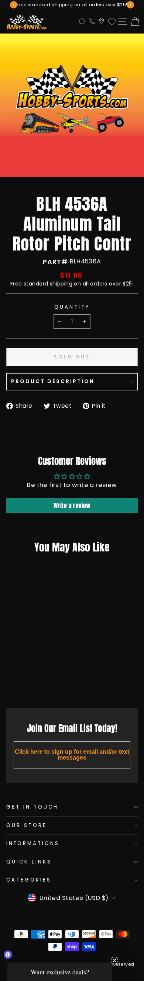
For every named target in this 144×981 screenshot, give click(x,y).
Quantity (72, 307)
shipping (61, 283)
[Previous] (13, 4)
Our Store (26, 825)
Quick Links (29, 861)
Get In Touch (32, 806)
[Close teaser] (114, 960)
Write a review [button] (72, 505)
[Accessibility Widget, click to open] (8, 954)
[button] (59, 972)
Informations (32, 843)
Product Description (53, 381)
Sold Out (29, 686)
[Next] (130, 4)
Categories (28, 879)
